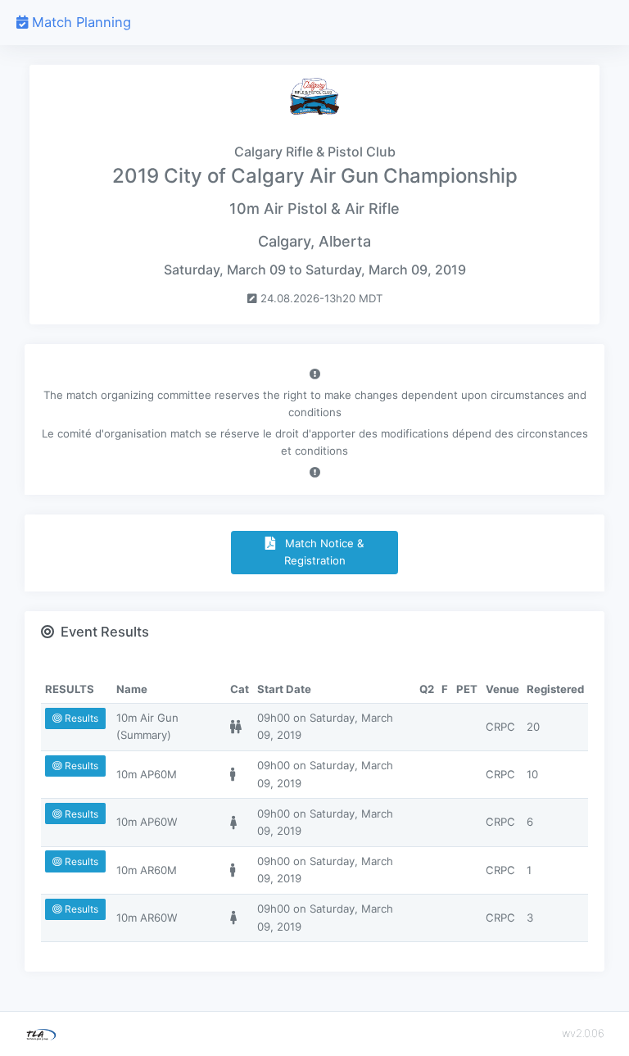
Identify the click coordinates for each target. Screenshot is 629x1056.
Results (80, 718)
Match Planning (79, 22)
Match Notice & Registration (319, 552)
